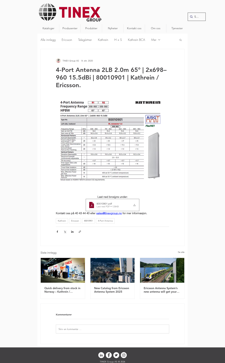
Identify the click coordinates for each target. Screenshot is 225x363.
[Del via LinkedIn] (72, 231)
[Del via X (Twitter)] (64, 231)
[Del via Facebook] (57, 231)
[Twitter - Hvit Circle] (116, 355)
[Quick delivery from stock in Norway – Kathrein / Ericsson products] (63, 270)
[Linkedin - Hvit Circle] (101, 355)
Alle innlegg (48, 40)
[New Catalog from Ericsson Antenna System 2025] (112, 270)
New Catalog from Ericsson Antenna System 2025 (111, 289)
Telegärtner (85, 40)
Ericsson (67, 40)
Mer (153, 40)
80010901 (88, 220)
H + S (118, 40)
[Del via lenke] (79, 231)
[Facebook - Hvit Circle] (109, 355)
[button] (180, 40)
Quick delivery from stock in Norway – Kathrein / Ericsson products (62, 289)
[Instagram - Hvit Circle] (124, 355)
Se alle (181, 252)
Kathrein (103, 40)
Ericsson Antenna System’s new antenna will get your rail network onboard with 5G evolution (161, 289)
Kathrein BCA (136, 40)
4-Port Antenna (105, 220)
